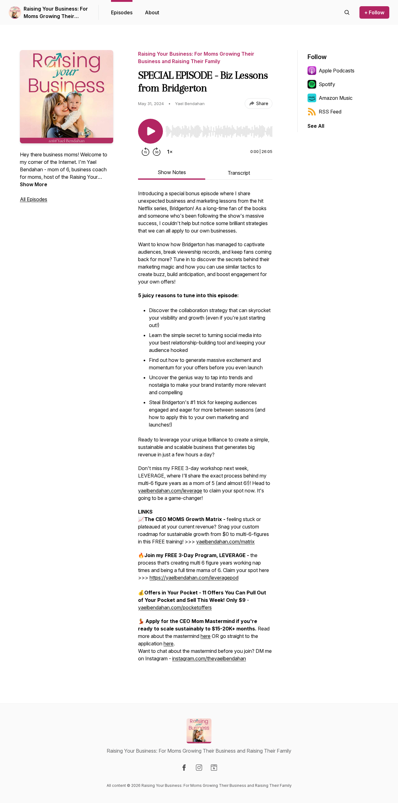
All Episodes (33, 199)
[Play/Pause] (150, 131)
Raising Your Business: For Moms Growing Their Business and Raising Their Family (56, 13)
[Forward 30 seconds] (156, 151)
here (206, 636)
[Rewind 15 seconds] (145, 151)
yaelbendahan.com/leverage (170, 490)
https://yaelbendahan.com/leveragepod (194, 578)
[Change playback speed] (170, 151)
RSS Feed (330, 111)
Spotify (327, 84)
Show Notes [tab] (172, 172)
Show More (33, 184)
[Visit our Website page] (214, 767)
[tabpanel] (205, 429)
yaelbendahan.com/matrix (225, 541)
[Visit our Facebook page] (184, 767)
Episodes (121, 12)
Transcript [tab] (239, 173)
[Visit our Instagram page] (199, 767)
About (152, 12)
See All (316, 126)
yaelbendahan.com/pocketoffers (175, 607)
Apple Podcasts (336, 70)
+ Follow (374, 12)
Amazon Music (336, 98)
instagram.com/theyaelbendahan (209, 658)
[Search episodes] (347, 12)
